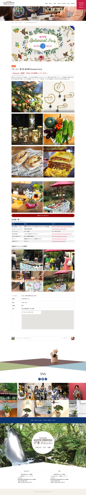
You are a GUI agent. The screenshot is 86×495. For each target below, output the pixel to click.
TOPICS (59, 3)
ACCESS (63, 3)
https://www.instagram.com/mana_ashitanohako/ (62, 226)
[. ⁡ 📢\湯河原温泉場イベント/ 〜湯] (8, 391)
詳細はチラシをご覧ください (43, 215)
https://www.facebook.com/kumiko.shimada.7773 (62, 233)
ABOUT (50, 3)
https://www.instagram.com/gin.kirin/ (59, 236)
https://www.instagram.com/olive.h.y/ (59, 238)
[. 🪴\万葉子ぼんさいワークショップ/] (25, 391)
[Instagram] (46, 379)
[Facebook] (39, 379)
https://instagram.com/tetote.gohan (59, 229)
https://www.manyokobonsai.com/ (59, 241)
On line (68, 3)
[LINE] (42, 379)
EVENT (54, 3)
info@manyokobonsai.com (26, 482)
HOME (46, 3)
